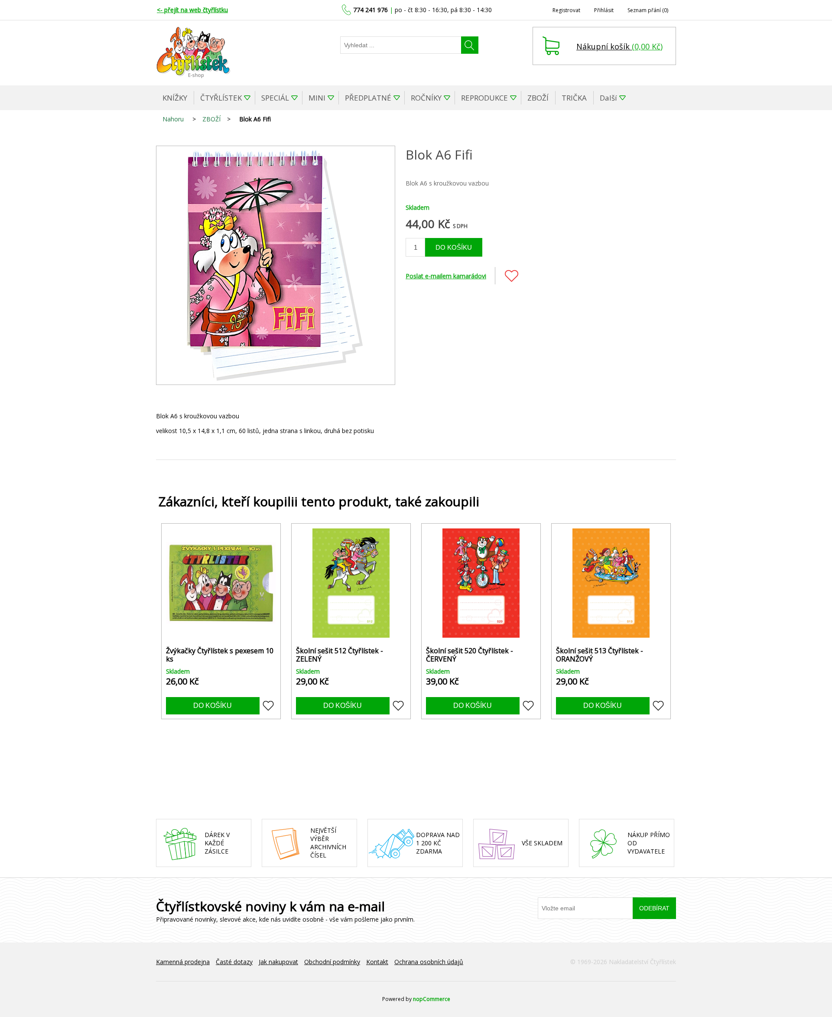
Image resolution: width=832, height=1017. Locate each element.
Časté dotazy (234, 962)
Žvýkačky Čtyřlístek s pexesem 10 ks (219, 655)
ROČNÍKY (426, 98)
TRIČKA (574, 98)
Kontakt (377, 962)
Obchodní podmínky (332, 962)
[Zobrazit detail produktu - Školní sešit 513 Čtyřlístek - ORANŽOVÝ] (611, 583)
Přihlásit (604, 10)
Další (608, 98)
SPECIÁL (275, 98)
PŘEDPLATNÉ (368, 98)
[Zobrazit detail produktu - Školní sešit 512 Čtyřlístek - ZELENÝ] (351, 583)
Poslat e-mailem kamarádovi (446, 276)
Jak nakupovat (278, 962)
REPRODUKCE (484, 98)
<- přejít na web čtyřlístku (192, 10)
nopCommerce (431, 999)
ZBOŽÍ (538, 98)
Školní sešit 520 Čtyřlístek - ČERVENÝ (469, 655)
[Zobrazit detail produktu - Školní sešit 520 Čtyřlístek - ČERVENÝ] (481, 583)
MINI (317, 98)
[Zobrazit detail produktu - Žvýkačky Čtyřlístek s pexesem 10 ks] (221, 583)
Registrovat (566, 10)
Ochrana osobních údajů (428, 962)
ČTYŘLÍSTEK (221, 98)
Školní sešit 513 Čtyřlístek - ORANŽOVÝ (599, 655)
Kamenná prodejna (183, 962)
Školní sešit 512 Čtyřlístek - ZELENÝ (339, 655)
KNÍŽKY (174, 98)
